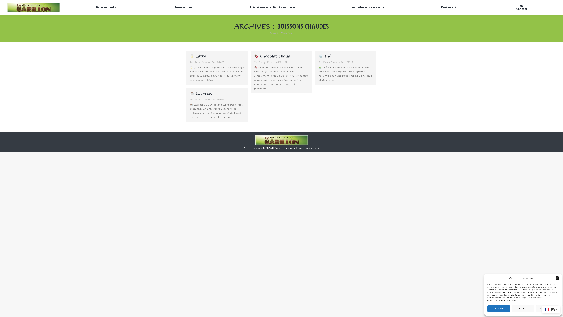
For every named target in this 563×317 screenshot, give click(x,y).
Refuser (523, 308)
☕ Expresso (201, 93)
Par (200, 62)
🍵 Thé (325, 56)
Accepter (498, 308)
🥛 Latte (198, 56)
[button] (557, 278)
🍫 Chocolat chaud (272, 56)
